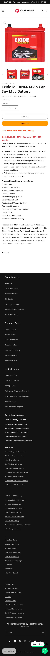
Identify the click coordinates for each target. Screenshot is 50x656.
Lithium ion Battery (12, 521)
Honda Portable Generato (14, 613)
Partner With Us (11, 294)
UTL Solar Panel (10, 548)
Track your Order (11, 375)
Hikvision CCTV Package (13, 561)
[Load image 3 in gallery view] (38, 74)
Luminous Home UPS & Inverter (16, 481)
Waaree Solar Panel (12, 544)
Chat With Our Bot (12, 380)
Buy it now (25, 123)
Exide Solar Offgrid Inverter (15, 468)
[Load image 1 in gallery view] (12, 74)
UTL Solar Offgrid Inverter (14, 476)
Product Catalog (11, 315)
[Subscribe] (42, 632)
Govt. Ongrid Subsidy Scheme (17, 396)
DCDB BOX (8, 569)
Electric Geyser (10, 601)
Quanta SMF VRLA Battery (14, 516)
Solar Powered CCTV (12, 557)
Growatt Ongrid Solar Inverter (16, 452)
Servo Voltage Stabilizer (13, 617)
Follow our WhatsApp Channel (17, 391)
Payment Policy (11, 355)
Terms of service (11, 340)
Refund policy (10, 334)
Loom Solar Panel (11, 540)
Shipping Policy (11, 345)
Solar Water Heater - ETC (14, 605)
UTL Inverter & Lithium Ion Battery (17, 525)
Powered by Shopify (30, 652)
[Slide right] (47, 74)
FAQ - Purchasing (12, 304)
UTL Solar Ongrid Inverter (14, 456)
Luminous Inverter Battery (14, 508)
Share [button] (6, 252)
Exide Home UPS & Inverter (15, 485)
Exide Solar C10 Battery (13, 496)
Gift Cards (9, 299)
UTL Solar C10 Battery (13, 504)
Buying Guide (10, 386)
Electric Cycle (9, 584)
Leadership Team (11, 288)
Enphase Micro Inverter (13, 609)
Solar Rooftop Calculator (14, 309)
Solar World (22, 652)
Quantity (5, 104)
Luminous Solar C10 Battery (15, 500)
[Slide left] (2, 74)
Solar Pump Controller (13, 552)
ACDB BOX (8, 565)
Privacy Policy (10, 329)
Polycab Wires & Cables (13, 592)
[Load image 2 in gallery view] (25, 74)
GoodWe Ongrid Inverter (13, 464)
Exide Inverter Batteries (13, 512)
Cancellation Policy (12, 350)
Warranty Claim (11, 361)
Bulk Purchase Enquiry (14, 407)
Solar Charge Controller (13, 529)
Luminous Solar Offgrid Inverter (16, 472)
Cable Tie (8, 597)
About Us (8, 283)
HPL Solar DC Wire (11, 588)
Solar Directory (11, 401)
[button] (2, 10)
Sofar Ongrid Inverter (12, 460)
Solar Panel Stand (11, 573)
